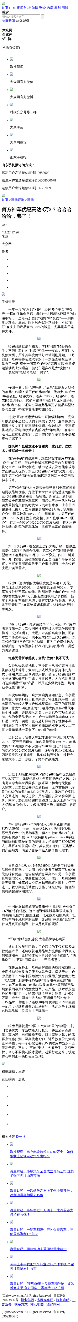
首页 (5, 8)
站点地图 (37, 1304)
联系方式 (21, 1304)
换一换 (21, 1136)
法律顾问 (53, 1304)
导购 (30, 200)
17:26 (15, 232)
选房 (50, 8)
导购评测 (17, 200)
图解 (65, 8)
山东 (12, 8)
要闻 (20, 8)
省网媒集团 (45, 1300)
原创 (57, 8)
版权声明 (62, 1300)
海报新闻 (8, 21)
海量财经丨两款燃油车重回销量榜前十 (38, 1249)
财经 (42, 8)
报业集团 (27, 1300)
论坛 (27, 8)
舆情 (35, 8)
